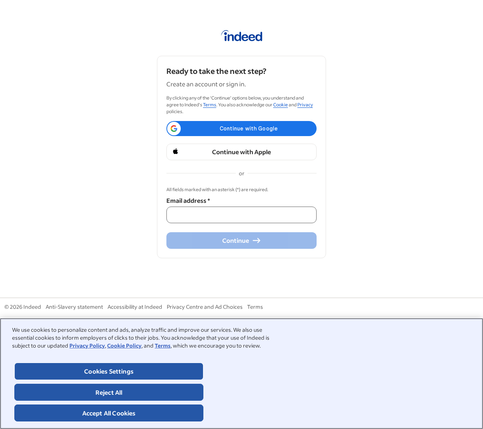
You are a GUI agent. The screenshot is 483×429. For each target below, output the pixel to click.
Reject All (109, 392)
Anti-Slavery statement (74, 306)
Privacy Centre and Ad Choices (205, 306)
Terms (163, 345)
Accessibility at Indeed (135, 306)
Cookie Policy (124, 345)
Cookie (280, 104)
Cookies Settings (109, 371)
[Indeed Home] (241, 37)
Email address (188, 200)
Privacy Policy (87, 345)
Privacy (305, 104)
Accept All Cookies (109, 413)
